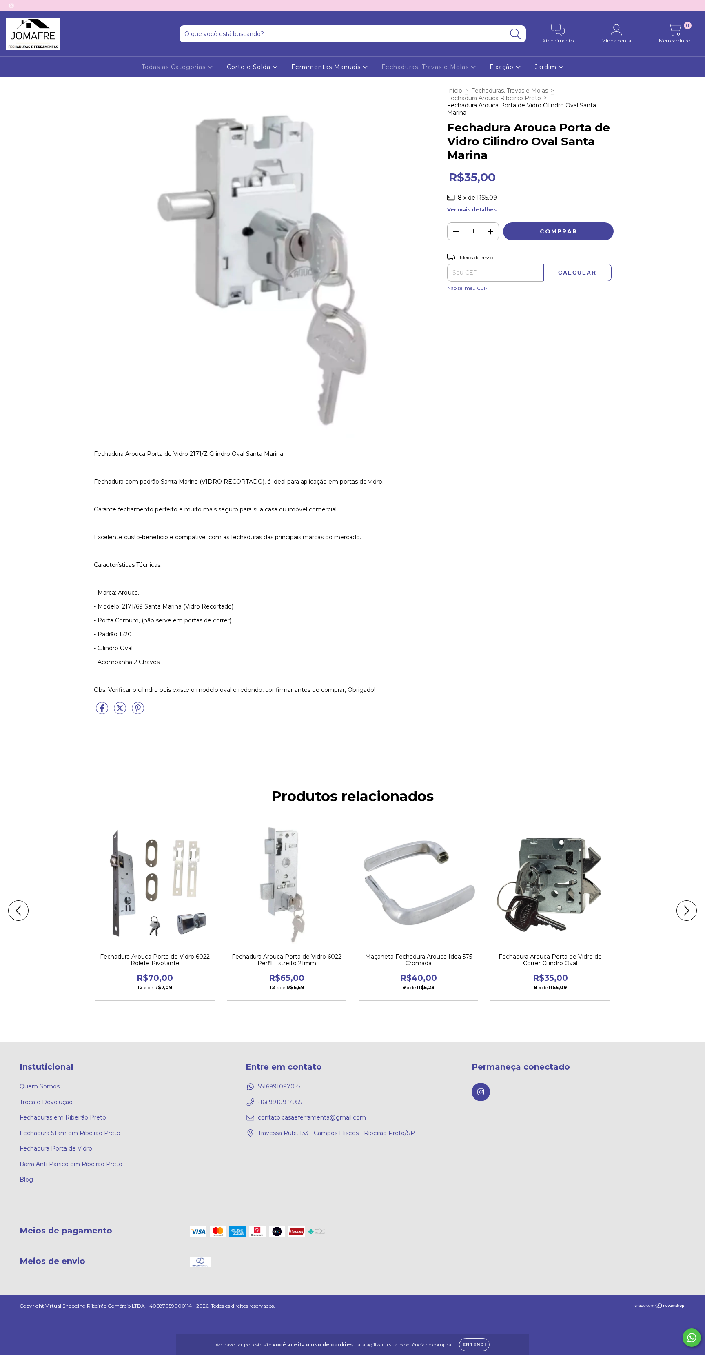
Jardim (547, 67)
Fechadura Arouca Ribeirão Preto (494, 98)
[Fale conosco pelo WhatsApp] (692, 1337)
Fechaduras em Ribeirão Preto (63, 1117)
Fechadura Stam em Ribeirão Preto (70, 1133)
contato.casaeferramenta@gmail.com (312, 1117)
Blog (26, 1179)
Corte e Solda (250, 67)
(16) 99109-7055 (280, 1102)
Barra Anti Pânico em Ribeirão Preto (71, 1164)
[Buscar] (515, 34)
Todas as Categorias (175, 67)
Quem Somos (40, 1086)
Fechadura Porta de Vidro (56, 1148)
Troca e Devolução (46, 1102)
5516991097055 (279, 1086)
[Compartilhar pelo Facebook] (103, 711)
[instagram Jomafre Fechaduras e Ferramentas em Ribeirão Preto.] (11, 5)
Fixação (503, 67)
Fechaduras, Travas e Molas (426, 67)
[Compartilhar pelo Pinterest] (138, 711)
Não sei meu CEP (467, 288)
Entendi (474, 1344)
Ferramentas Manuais (327, 67)
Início (454, 90)
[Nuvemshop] (659, 1307)
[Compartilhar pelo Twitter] (121, 711)
